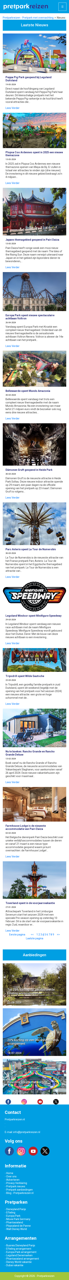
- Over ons (11, 1176)
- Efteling (10, 1212)
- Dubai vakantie (14, 1265)
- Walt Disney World (16, 1229)
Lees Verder (13, 108)
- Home (9, 1173)
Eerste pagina (17, 934)
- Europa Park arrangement (20, 1252)
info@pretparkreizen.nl (26, 1132)
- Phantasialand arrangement (22, 1258)
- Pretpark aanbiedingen (19, 1189)
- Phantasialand (14, 1222)
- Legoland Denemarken (19, 1255)
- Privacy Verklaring (16, 1183)
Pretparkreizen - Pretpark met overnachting (28, 17)
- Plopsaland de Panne (18, 1225)
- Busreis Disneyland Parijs (20, 1245)
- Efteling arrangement (18, 1248)
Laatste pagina (34, 938)
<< (32, 934)
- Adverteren (12, 1179)
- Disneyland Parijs (15, 1209)
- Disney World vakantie (18, 1262)
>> (58, 934)
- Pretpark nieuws (15, 1186)
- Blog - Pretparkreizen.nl (19, 1193)
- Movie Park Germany (17, 1219)
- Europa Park (12, 1215)
